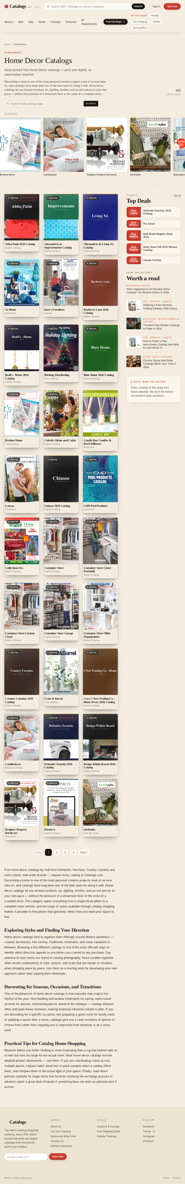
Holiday (155, 15)
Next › (84, 852)
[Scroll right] (176, 147)
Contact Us (57, 1141)
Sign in (156, 6)
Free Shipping (140, 21)
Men (20, 21)
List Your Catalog (60, 1131)
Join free (172, 6)
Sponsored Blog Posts (63, 1136)
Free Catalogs (114, 21)
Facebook (148, 1126)
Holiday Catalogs (107, 1136)
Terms (166, 1178)
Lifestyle (55, 21)
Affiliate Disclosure (61, 1146)
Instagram (149, 1136)
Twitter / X (149, 1131)
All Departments (89, 21)
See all (177, 195)
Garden (156, 21)
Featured (71, 21)
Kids (30, 21)
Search (138, 6)
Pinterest (148, 1141)
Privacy (177, 1178)
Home (42, 21)
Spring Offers (140, 27)
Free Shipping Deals (108, 1131)
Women (8, 21)
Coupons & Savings (108, 1126)
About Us (56, 1126)
